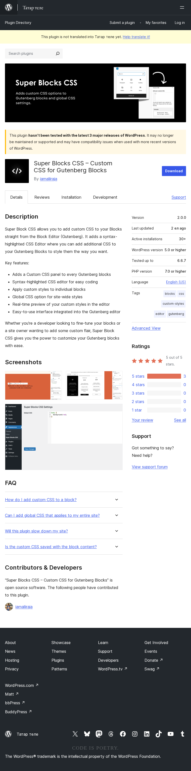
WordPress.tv (113, 668)
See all (180, 419)
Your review (142, 419)
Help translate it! (136, 37)
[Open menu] (183, 7)
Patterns (59, 668)
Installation (71, 197)
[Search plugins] (58, 54)
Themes (58, 651)
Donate (153, 660)
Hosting (12, 660)
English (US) (176, 282)
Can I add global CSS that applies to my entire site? (52, 515)
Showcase (61, 642)
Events (150, 651)
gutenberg (176, 314)
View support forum (150, 466)
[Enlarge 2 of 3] (115, 377)
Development (105, 197)
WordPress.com (22, 685)
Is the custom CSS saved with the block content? (51, 546)
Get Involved (156, 642)
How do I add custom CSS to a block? (41, 499)
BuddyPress (18, 711)
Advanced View (146, 328)
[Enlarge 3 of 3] (115, 410)
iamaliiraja (48, 178)
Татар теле (27, 734)
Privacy (12, 668)
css (181, 294)
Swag (152, 668)
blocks (170, 294)
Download (174, 171)
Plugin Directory (18, 22)
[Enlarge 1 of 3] (55, 377)
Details (16, 197)
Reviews (42, 197)
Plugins (57, 660)
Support (179, 197)
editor (159, 314)
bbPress (15, 702)
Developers (108, 660)
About (10, 642)
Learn (103, 642)
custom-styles (173, 303)
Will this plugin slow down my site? (36, 531)
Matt (12, 694)
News (10, 651)
